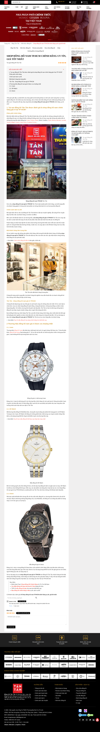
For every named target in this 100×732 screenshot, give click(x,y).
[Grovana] (36, 665)
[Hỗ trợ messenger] (85, 710)
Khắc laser (79, 700)
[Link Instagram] (87, 720)
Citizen (6, 724)
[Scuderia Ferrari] (63, 657)
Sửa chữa (47, 7)
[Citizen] (8, 657)
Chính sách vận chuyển (41, 700)
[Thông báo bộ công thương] (83, 716)
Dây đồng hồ (57, 7)
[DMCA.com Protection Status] (90, 716)
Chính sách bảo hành (41, 690)
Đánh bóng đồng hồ (81, 698)
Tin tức (57, 698)
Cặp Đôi (26, 7)
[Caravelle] (45, 665)
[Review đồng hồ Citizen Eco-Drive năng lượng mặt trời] (76, 94)
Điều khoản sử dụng (61, 688)
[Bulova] (27, 657)
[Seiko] (91, 665)
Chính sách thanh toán (41, 693)
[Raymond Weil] (82, 665)
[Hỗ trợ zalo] (80, 710)
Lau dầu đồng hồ (80, 695)
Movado (11, 724)
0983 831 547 (61, 1)
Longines (18, 724)
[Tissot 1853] (45, 657)
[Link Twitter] (90, 720)
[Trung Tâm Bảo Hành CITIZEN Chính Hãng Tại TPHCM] (76, 125)
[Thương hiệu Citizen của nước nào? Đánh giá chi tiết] (76, 78)
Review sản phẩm (37, 48)
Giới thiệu (58, 695)
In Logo (78, 703)
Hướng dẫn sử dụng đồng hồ (36, 51)
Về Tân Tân (79, 7)
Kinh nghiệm (88, 7)
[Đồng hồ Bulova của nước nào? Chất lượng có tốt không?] (76, 62)
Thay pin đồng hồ (81, 690)
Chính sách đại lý (39, 698)
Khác (59, 48)
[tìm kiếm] (49, 2)
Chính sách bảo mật (61, 693)
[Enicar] (63, 665)
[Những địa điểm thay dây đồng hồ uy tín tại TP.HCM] (76, 109)
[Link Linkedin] (93, 720)
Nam (17, 7)
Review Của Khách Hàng (62, 690)
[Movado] (17, 657)
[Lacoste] (73, 657)
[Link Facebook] (80, 720)
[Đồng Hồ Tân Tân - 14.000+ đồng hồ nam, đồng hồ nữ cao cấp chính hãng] (6, 2)
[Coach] (91, 657)
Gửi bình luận (11, 627)
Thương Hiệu (7, 7)
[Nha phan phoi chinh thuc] (50, 26)
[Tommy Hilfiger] (82, 657)
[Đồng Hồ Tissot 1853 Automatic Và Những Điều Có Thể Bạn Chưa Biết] (76, 142)
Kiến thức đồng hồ (25, 48)
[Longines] (36, 657)
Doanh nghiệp (67, 7)
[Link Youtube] (83, 720)
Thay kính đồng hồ (81, 693)
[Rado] (8, 665)
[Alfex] (27, 665)
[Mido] (54, 665)
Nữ (22, 7)
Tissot (23, 724)
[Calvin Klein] (17, 665)
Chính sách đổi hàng (40, 695)
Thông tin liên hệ (39, 688)
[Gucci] (73, 665)
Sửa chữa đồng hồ (50, 48)
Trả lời (10, 606)
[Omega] (54, 657)
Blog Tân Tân (14, 48)
